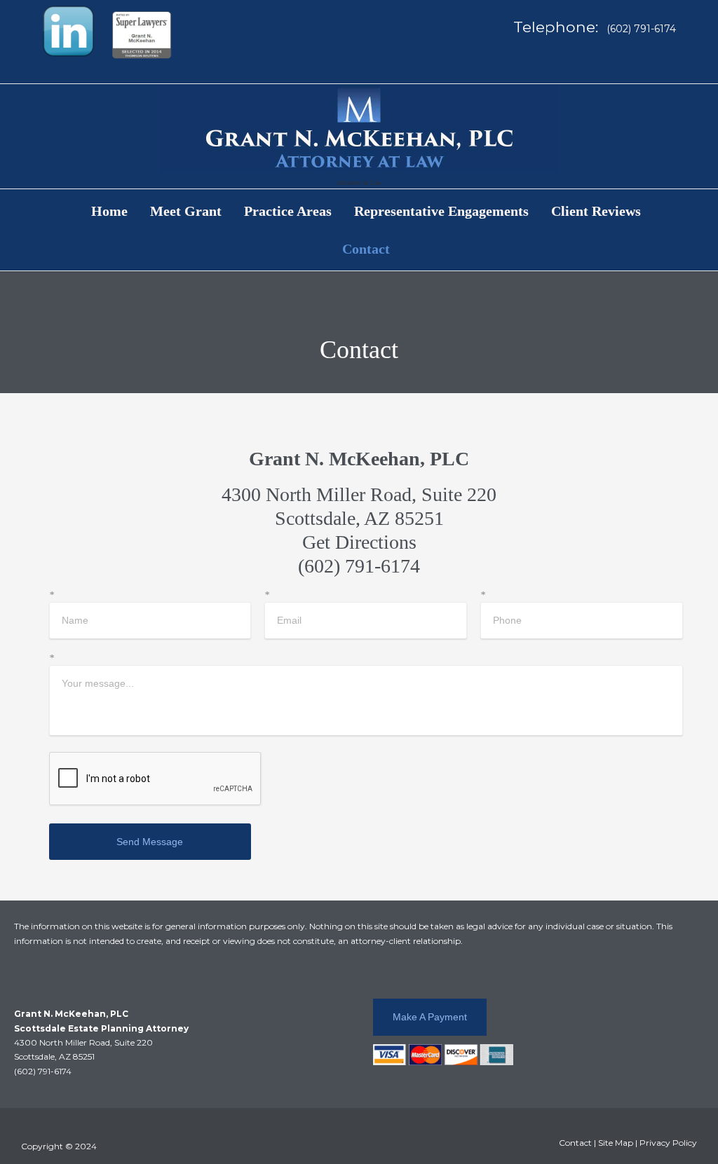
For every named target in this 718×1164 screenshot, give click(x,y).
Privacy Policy (668, 1142)
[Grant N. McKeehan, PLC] (359, 128)
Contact (575, 1142)
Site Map (615, 1142)
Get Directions (359, 542)
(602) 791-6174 (359, 566)
